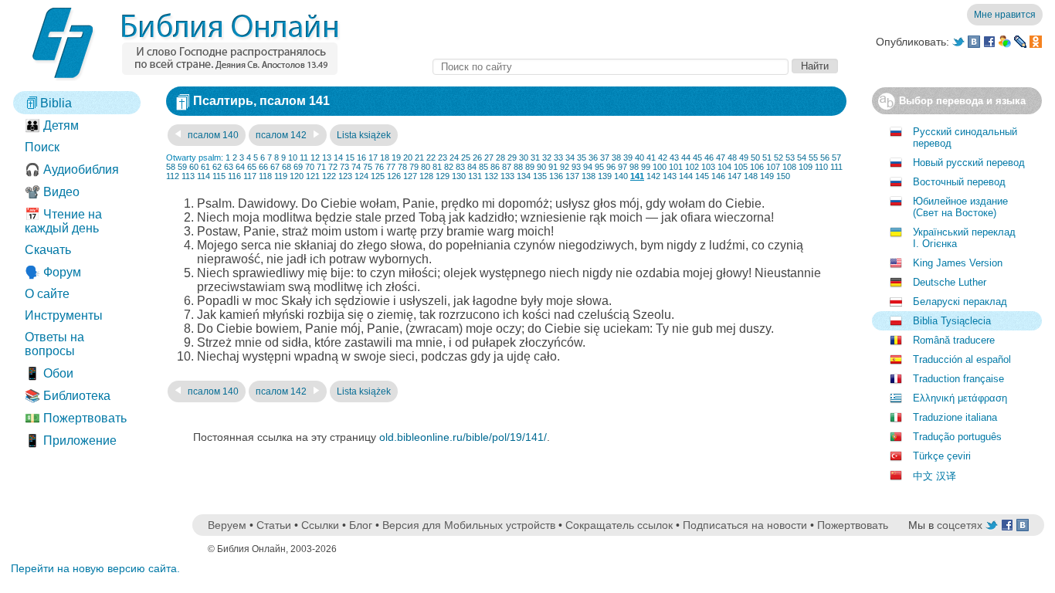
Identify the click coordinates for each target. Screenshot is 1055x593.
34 (570, 157)
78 (402, 166)
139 (605, 176)
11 (304, 157)
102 (692, 166)
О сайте (47, 293)
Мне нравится (1005, 14)
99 (645, 166)
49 (743, 157)
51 (767, 157)
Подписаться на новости (745, 525)
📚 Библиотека (67, 395)
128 (426, 176)
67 (275, 166)
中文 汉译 (934, 476)
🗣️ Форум (53, 272)
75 (367, 166)
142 (653, 176)
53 (790, 157)
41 (651, 157)
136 (556, 176)
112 (172, 176)
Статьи (273, 525)
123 (345, 176)
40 (639, 157)
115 (219, 176)
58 (170, 166)
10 (292, 157)
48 (732, 157)
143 (670, 176)
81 (437, 166)
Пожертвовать (852, 525)
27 (489, 157)
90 (541, 166)
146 (718, 176)
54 (801, 157)
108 (789, 166)
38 (616, 157)
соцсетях (959, 525)
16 (361, 157)
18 (384, 157)
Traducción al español (962, 359)
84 (472, 166)
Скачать (48, 249)
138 (588, 176)
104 (724, 166)
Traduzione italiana (955, 417)
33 (558, 157)
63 (228, 166)
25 (465, 157)
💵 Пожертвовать (76, 418)
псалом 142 (282, 135)
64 (240, 166)
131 (475, 176)
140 (621, 176)
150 (783, 176)
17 (373, 157)
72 (333, 166)
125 (378, 176)
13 (326, 157)
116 (234, 176)
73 (344, 166)
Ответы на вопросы (54, 343)
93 (576, 166)
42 (662, 157)
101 (676, 166)
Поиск (42, 147)
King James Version (957, 263)
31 (535, 157)
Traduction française (958, 379)
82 (448, 166)
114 (203, 176)
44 (685, 157)
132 (491, 176)
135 (540, 176)
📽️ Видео (52, 191)
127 (410, 176)
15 (349, 157)
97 (622, 166)
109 (805, 166)
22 (431, 157)
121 (313, 176)
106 (757, 166)
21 (419, 157)
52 (778, 157)
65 (251, 166)
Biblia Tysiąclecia (952, 321)
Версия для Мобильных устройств (468, 525)
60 (193, 166)
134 (524, 176)
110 (821, 166)
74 (356, 166)
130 (459, 176)
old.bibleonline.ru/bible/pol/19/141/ (463, 437)
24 (454, 157)
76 (379, 166)
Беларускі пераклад (960, 301)
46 (709, 157)
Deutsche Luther (949, 282)
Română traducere (954, 340)
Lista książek (364, 135)
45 (697, 157)
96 (611, 166)
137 (572, 176)
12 (315, 157)
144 (686, 176)
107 (773, 166)
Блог (360, 525)
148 (751, 176)
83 (460, 166)
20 (407, 157)
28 (500, 157)
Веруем (227, 525)
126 (394, 176)
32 (546, 157)
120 (297, 176)
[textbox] (611, 67)
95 (599, 166)
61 (205, 166)
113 (188, 176)
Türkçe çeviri (942, 456)
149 (767, 176)
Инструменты (64, 315)
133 (507, 176)
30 (523, 157)
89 (529, 166)
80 (425, 166)
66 (263, 166)
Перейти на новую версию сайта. (95, 568)
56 (824, 157)
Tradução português (957, 436)
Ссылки (320, 525)
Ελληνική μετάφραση (960, 398)
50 (755, 157)
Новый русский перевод (969, 162)
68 (286, 166)
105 (741, 166)
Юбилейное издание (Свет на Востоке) (960, 207)
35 (581, 157)
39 (628, 157)
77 (390, 166)
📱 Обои (49, 373)
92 (564, 166)
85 (483, 166)
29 (512, 157)
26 (477, 157)
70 (309, 166)
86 (495, 166)
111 (836, 166)
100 (660, 166)
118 (265, 176)
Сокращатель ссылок (619, 525)
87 (506, 166)
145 (702, 176)
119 (280, 176)
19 (396, 157)
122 (329, 176)
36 (593, 157)
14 (338, 157)
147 (734, 176)
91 (553, 166)
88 (518, 166)
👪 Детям (52, 125)
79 (414, 166)
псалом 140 (212, 135)
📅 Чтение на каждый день (63, 221)
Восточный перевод (959, 182)
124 (361, 176)
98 (634, 166)
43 (674, 157)
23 (442, 157)
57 (836, 157)
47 (720, 157)
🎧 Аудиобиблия (72, 169)
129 (442, 176)
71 (321, 166)
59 (182, 166)
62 (217, 166)
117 (249, 176)
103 (708, 166)
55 (813, 157)
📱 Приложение (71, 440)
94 (587, 166)
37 (604, 157)
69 (298, 166)
